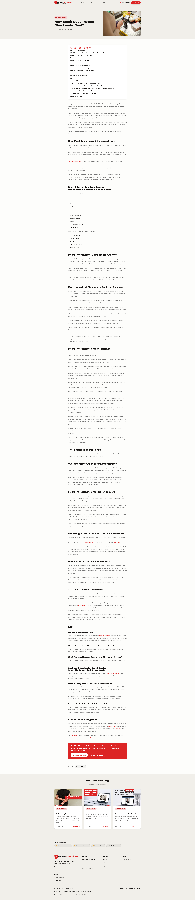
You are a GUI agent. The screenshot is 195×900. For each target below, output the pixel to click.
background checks (104, 635)
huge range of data (83, 605)
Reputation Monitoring (87, 868)
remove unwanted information (88, 542)
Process (76, 2)
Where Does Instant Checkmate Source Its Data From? (86, 83)
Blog (99, 2)
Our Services (84, 2)
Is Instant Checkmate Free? (79, 80)
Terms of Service (86, 865)
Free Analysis (135, 2)
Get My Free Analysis (97, 755)
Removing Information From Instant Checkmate (82, 70)
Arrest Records (61, 808)
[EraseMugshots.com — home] (63, 2)
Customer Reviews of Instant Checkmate (80, 65)
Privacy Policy (126, 862)
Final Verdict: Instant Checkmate (78, 75)
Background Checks (60, 17)
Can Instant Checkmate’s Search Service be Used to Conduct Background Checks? (93, 88)
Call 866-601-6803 (80, 755)
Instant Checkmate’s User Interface (79, 60)
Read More (75, 826)
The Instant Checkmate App (77, 63)
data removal (112, 726)
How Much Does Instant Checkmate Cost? (80, 50)
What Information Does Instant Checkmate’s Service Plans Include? (87, 53)
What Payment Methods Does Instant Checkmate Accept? (87, 85)
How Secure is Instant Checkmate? (79, 73)
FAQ (104, 2)
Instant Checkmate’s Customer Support (80, 68)
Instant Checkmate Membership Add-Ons (81, 55)
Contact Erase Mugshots (76, 96)
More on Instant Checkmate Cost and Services (82, 58)
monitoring (119, 728)
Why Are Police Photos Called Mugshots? (97, 812)
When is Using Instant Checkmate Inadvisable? (84, 91)
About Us (93, 2)
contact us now (90, 738)
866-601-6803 (126, 2)
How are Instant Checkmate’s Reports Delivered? (84, 93)
